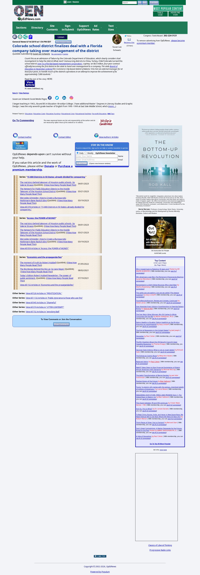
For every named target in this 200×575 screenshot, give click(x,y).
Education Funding (53, 114)
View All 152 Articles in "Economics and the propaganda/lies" (47, 285)
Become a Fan (129, 42)
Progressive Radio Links (160, 550)
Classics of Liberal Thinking (160, 545)
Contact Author (25, 137)
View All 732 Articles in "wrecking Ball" (43, 311)
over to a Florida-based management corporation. (59, 63)
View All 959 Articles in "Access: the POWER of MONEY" (44, 248)
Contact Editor (64, 137)
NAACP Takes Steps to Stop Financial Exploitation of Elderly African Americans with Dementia (158, 368)
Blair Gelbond (165, 381)
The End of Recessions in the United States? (152, 330)
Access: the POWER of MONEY (41, 218)
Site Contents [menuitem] (52, 27)
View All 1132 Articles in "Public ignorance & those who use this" (54, 298)
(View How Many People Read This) (60, 185)
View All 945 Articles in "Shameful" (41, 302)
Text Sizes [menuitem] (111, 27)
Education (29, 114)
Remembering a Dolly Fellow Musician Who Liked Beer (156, 285)
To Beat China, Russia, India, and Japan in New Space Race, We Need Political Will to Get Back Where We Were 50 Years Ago (159, 416)
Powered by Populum (100, 571)
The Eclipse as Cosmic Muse (146, 356)
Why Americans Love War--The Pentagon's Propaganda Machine (159, 277)
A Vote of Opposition (143, 436)
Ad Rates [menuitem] (95, 27)
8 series (65, 54)
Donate (49, 166)
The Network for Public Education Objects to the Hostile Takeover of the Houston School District (45, 190)
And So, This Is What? (144, 409)
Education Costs (39, 114)
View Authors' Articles (108, 137)
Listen (61, 37)
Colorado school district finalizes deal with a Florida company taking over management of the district (57, 48)
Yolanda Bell (148, 309)
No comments (56, 54)
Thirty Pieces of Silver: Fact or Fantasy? (150, 423)
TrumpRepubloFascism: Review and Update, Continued (156, 301)
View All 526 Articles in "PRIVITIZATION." (44, 293)
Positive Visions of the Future (147, 381)
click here (163, 450)
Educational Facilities (83, 114)
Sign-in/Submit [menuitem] (67, 27)
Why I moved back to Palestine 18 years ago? (152, 269)
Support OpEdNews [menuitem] (82, 27)
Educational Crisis (68, 114)
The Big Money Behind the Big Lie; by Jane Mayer (42, 269)
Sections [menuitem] (21, 27)
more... (112, 106)
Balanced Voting (142, 362)
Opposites (140, 336)
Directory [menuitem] (37, 27)
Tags (110, 114)
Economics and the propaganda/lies (44, 257)
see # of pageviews (173, 303)
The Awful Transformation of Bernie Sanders (152, 375)
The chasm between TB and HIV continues (152, 403)
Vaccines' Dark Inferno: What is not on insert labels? (155, 350)
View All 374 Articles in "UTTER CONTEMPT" (45, 307)
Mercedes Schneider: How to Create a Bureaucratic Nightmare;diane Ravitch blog (43, 199)
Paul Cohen (155, 362)
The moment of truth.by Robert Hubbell (38, 262)
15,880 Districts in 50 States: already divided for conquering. (56, 177)
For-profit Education (99, 114)
